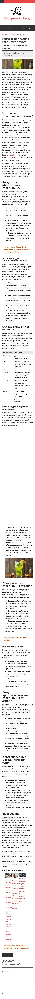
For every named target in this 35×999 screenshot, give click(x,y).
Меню (8, 28)
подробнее (12, 155)
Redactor (16, 53)
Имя (3, 993)
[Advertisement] (17, 445)
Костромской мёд (17, 18)
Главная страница (8, 34)
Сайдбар (26, 28)
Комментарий (7, 971)
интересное (21, 34)
